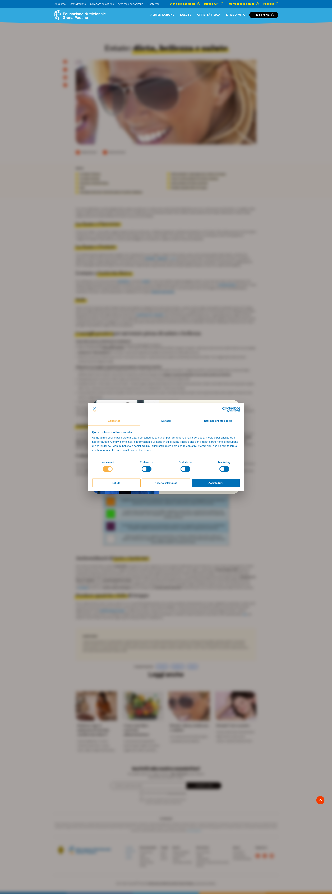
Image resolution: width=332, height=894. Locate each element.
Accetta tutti (215, 482)
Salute (185, 14)
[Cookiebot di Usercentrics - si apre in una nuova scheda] (225, 409)
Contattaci (153, 4)
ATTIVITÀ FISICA (208, 14)
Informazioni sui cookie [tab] (218, 420)
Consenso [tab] (114, 420)
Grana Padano (78, 4)
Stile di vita (235, 14)
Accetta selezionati (166, 482)
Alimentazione (162, 14)
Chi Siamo (60, 4)
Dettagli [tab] (166, 420)
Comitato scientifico (102, 4)
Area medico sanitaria (130, 4)
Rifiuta (116, 482)
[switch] (146, 469)
